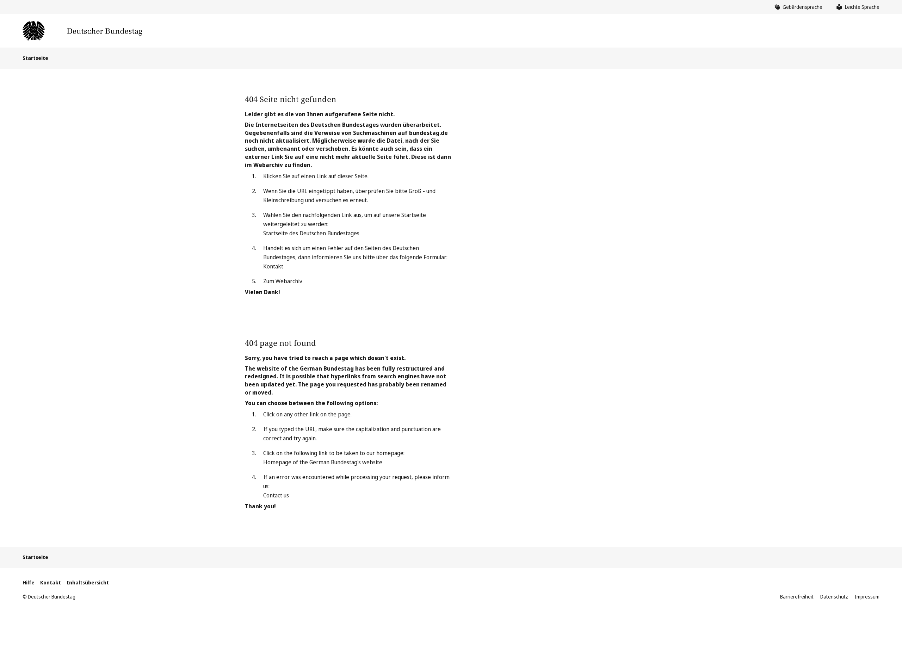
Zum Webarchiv (282, 281)
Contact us (276, 495)
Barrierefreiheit (797, 596)
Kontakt (273, 266)
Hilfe (29, 582)
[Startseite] (82, 31)
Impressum (867, 596)
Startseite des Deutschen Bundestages (311, 233)
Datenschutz (834, 596)
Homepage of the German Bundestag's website (322, 462)
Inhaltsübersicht (88, 582)
